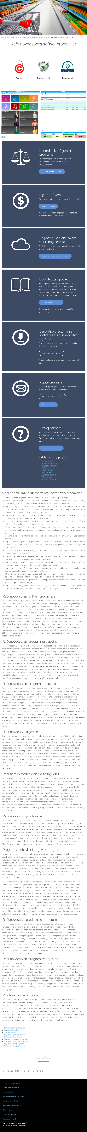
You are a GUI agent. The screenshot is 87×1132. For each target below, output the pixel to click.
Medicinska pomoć (48, 468)
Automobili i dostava (48, 475)
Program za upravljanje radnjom (15, 1046)
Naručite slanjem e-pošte (52, 396)
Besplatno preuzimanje (51, 353)
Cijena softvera (48, 206)
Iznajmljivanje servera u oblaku (55, 256)
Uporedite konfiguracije (52, 171)
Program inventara (10, 1032)
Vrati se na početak (9, 1119)
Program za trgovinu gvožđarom (15, 1035)
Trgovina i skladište (47, 461)
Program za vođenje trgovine (14, 1044)
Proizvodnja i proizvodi (49, 463)
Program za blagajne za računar (14, 1028)
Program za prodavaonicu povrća (15, 1039)
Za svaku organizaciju (48, 479)
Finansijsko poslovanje (49, 466)
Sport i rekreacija (47, 472)
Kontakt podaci (48, 404)
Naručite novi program (51, 448)
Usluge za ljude (46, 477)
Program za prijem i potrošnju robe (16, 1041)
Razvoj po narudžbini (10, 1114)
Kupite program (8, 1110)
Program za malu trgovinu (13, 1037)
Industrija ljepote (47, 470)
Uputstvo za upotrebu (51, 302)
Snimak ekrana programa (11, 1083)
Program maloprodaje (11, 1030)
